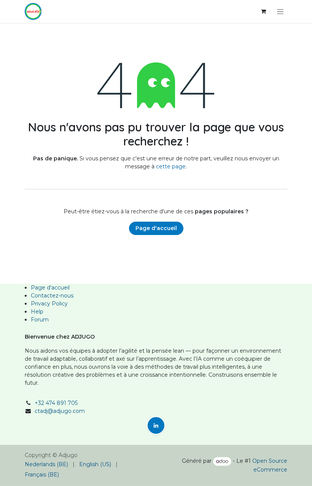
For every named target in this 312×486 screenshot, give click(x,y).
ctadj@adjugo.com (60, 411)
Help (37, 311)
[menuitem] (46, 464)
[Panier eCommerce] (263, 11)
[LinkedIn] (156, 425)
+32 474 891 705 (56, 403)
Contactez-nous (52, 295)
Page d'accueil (156, 228)
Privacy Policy (49, 303)
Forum (40, 319)
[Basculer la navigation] (280, 11)
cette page (171, 166)
